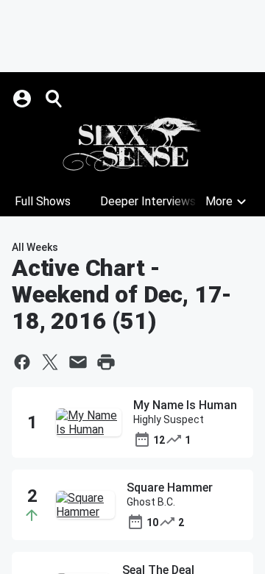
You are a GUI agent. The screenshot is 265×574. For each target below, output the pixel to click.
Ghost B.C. (151, 502)
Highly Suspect (168, 419)
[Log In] (23, 98)
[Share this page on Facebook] (22, 362)
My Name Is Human (185, 405)
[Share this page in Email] (78, 362)
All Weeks (35, 247)
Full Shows (43, 201)
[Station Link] (132, 144)
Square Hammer (170, 488)
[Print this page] (106, 362)
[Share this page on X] (50, 362)
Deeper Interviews (148, 201)
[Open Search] (54, 98)
